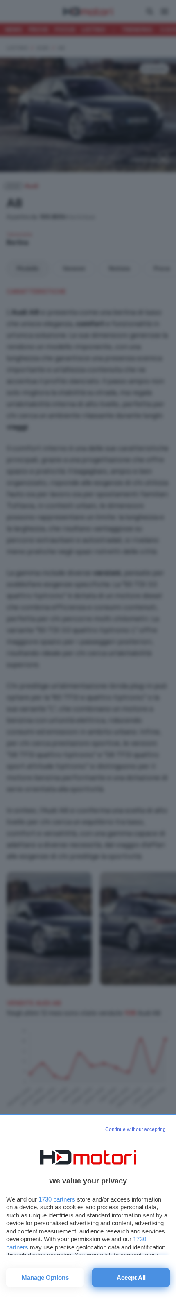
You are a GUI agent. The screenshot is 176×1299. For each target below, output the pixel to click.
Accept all (131, 1277)
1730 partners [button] (56, 1199)
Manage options (45, 1277)
